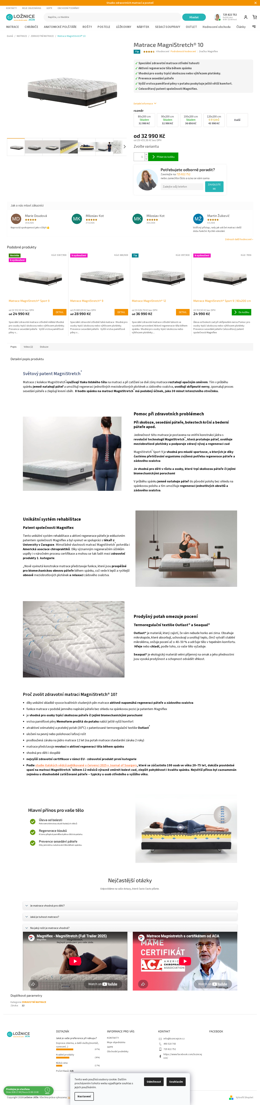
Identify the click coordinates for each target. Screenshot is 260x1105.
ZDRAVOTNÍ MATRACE (34, 1002)
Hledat (194, 17)
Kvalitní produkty (65, 1055)
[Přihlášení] (246, 17)
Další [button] (237, 120)
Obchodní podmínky (68, 8)
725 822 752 (183, 174)
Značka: (208, 51)
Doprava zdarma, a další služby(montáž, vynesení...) (77, 1044)
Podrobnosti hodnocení (183, 51)
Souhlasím (176, 1082)
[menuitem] (12, 27)
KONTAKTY (11, 8)
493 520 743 (170, 1044)
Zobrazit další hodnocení (238, 239)
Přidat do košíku (166, 156)
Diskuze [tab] (44, 347)
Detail (60, 312)
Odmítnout (154, 1082)
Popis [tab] (14, 347)
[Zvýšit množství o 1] (146, 155)
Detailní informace (143, 103)
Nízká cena (62, 1063)
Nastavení (84, 1096)
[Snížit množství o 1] (146, 159)
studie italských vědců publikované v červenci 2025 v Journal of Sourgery (86, 765)
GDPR (49, 8)
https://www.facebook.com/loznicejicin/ (183, 1056)
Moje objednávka (31, 8)
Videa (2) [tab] (28, 347)
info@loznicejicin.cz (174, 1038)
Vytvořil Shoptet (244, 1097)
